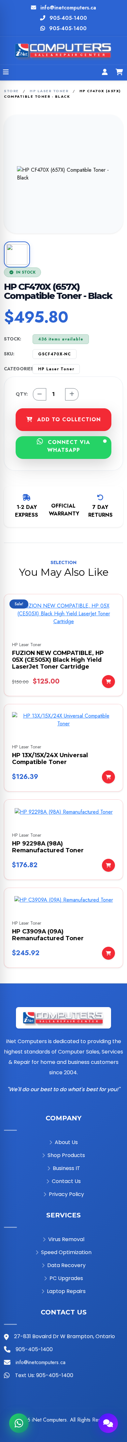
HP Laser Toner (49, 90)
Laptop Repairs (66, 1291)
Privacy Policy (66, 1194)
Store (11, 90)
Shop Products (66, 1155)
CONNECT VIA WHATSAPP (68, 446)
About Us (66, 1142)
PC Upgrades (66, 1278)
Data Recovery (66, 1265)
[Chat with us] (108, 1423)
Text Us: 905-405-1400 (44, 1375)
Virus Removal (66, 1239)
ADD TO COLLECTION (68, 419)
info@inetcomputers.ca (68, 7)
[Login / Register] (105, 73)
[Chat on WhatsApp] (19, 1423)
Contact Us (66, 1181)
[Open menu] (6, 72)
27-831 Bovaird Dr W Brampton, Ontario (64, 1336)
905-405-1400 (68, 18)
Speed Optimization (66, 1252)
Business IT (66, 1168)
